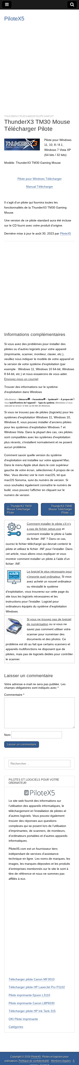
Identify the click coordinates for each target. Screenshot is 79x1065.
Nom (7, 734)
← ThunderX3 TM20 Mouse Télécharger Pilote (19, 509)
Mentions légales (61, 1061)
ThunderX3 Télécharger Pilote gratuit (29, 116)
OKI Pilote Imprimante (23, 1019)
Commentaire (14, 694)
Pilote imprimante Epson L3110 (29, 995)
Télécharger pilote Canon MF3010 (32, 979)
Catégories (16, 1026)
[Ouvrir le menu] (7, 4)
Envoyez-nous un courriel (21, 379)
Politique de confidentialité (34, 1061)
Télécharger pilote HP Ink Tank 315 (32, 1011)
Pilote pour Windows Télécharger (39, 178)
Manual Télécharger (39, 186)
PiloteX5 (14, 18)
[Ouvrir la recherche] (72, 4)
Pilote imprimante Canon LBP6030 (32, 1003)
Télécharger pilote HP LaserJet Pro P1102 (37, 987)
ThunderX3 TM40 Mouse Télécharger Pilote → (60, 509)
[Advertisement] (39, 67)
